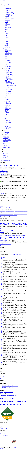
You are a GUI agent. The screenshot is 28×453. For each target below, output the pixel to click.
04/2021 (1, 323)
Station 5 (7, 43)
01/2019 (1, 362)
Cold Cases (6, 100)
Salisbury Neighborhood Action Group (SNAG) (10, 386)
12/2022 (1, 303)
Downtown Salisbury (5, 35)
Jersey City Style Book (8, 76)
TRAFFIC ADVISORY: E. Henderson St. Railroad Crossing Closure (13, 401)
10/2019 (1, 341)
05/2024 (1, 285)
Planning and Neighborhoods (6, 68)
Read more (1, 170)
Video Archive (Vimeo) (7, 34)
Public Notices (2, 426)
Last (10, 244)
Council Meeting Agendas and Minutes (4, 425)
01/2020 (1, 339)
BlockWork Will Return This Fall (6, 230)
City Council (4, 7)
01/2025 (1, 278)
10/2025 (1, 268)
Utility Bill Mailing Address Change (7, 398)
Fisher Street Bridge (8, 122)
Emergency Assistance (8, 87)
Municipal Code (6, 25)
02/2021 (1, 326)
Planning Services (2, 232)
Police (4, 96)
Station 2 (7, 41)
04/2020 (1, 335)
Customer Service (7, 38)
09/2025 (1, 269)
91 (8, 244)
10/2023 (1, 293)
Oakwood (7, 113)
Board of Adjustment (8, 10)
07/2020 (1, 332)
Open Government (7, 26)
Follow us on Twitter (2, 433)
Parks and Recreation (5, 149)
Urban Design (6, 92)
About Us (6, 97)
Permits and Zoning (5, 141)
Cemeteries (6, 111)
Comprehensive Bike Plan (9, 72)
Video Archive (6, 21)
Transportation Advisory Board (9, 16)
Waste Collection (7, 119)
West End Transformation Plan (9, 79)
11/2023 (1, 292)
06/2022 (1, 308)
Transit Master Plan (7, 132)
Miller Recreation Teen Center (9, 62)
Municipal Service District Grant (10, 83)
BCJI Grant (7, 104)
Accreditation (7, 98)
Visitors (3, 152)
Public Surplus (5, 142)
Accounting (6, 36)
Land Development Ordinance (8, 54)
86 (5, 244)
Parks (5, 65)
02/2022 (1, 313)
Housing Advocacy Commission (10, 18)
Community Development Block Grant (10, 84)
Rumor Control (6, 33)
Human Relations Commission (9, 12)
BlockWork (7, 95)
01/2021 (1, 327)
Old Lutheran (7, 114)
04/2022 (1, 311)
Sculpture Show (8, 94)
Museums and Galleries (6, 156)
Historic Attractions (5, 155)
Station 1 (7, 40)
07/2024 (1, 284)
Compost (6, 116)
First (0, 244)
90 (7, 244)
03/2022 (1, 312)
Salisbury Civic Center (8, 63)
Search (8, 4)
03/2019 (1, 355)
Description (4, 257)
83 (3, 244)
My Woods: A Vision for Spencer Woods (11, 77)
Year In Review (6, 22)
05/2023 (1, 299)
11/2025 (1, 267)
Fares (5, 131)
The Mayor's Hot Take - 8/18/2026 (6, 392)
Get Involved (6, 64)
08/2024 (1, 283)
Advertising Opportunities (6, 136)
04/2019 (1, 354)
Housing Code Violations (9, 89)
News (4, 148)
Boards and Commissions (8, 8)
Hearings (6, 58)
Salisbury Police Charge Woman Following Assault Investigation (12, 404)
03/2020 (1, 336)
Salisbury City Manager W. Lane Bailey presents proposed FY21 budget (13, 191)
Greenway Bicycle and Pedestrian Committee (11, 11)
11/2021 (1, 317)
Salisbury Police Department (3, 167)
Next (9, 244)
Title (1, 257)
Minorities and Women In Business (9, 19)
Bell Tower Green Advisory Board (10, 9)
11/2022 (1, 304)
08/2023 (1, 296)
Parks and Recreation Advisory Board (10, 13)
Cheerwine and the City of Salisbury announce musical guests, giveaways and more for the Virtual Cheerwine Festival (13, 211)
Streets (5, 121)
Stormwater (6, 118)
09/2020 (1, 330)
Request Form (6, 46)
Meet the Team (6, 29)
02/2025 (1, 277)
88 (6, 244)
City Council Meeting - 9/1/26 (7, 385)
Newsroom (6, 32)
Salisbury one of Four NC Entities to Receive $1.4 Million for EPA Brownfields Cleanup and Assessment (12, 235)
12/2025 (1, 266)
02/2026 (1, 263)
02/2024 (1, 289)
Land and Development (6, 52)
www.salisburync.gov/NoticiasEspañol (16, 254)
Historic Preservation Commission (10, 17)
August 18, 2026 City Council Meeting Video (8, 395)
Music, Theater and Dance (6, 157)
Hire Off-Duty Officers (7, 105)
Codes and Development (6, 137)
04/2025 (1, 275)
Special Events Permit (7, 47)
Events (4, 154)
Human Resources (5, 48)
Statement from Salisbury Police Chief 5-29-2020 (9, 165)
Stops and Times (6, 133)
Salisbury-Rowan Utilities (6, 123)
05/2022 (1, 309)
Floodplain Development (7, 55)
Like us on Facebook (2, 432)
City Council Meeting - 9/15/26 (8, 387)
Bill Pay (4, 143)
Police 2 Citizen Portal (7, 106)
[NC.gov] (3, 446)
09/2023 (1, 295)
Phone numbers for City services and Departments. (6, 378)
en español (6, 365)
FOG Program (6, 126)
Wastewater (6, 129)
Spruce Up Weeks (8, 120)
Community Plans (7, 70)
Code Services (6, 69)
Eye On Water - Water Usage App (9, 125)
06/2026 (1, 258)
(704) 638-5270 (2, 376)
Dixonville (7, 112)
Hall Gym (7, 61)
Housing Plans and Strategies (9, 90)
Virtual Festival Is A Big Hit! (3, 171)
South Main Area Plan (8, 78)
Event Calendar (6, 31)
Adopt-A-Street (6, 110)
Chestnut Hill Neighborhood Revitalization (11, 85)
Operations (7, 99)
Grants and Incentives (7, 81)
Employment (1, 423)
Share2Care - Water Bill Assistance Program (10, 127)
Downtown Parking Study (9, 73)
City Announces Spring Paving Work (7, 207)
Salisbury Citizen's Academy (8, 27)
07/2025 (1, 272)
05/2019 (1, 347)
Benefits (6, 49)
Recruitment (6, 107)
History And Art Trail (8, 93)
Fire (3, 39)
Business (3, 135)
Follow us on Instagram (3, 434)
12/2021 (1, 316)
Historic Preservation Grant (9, 82)
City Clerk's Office (7, 23)
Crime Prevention (7, 102)
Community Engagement (7, 101)
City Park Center (8, 60)
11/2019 (1, 340)
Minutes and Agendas (7, 20)
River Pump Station (7, 128)
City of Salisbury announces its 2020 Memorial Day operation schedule (13, 202)
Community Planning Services (3, 240)
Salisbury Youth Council (9, 15)
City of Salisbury (2, 174)
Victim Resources (7, 109)
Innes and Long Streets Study (9, 75)
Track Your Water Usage (6, 150)
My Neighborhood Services (6, 147)
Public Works (1, 209)
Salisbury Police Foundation (8, 108)
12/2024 (1, 279)
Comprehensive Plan (5, 138)
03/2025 (1, 276)
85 (4, 244)
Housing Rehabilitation (8, 91)
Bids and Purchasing (7, 37)
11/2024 (1, 280)
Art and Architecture (5, 153)
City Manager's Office (7, 24)
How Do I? (3, 158)
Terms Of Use (11, 447)
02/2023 (1, 300)
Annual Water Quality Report (3, 428)
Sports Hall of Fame (7, 67)
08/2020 (1, 331)
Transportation (5, 134)
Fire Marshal (6, 45)
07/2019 (1, 344)
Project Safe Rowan (8, 103)
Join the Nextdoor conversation (4, 435)
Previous (2, 244)
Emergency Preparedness (7, 44)
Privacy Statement (15, 447)
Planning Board (8, 14)
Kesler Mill (9, 71)
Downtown (6, 80)
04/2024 (1, 286)
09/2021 (1, 319)
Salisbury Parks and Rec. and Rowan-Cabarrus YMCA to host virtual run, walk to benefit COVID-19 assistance (13, 180)
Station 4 (7, 42)
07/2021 (1, 320)
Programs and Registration (8, 66)
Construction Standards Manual (8, 53)
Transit (4, 130)
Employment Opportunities (8, 50)
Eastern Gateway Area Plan (9, 74)
